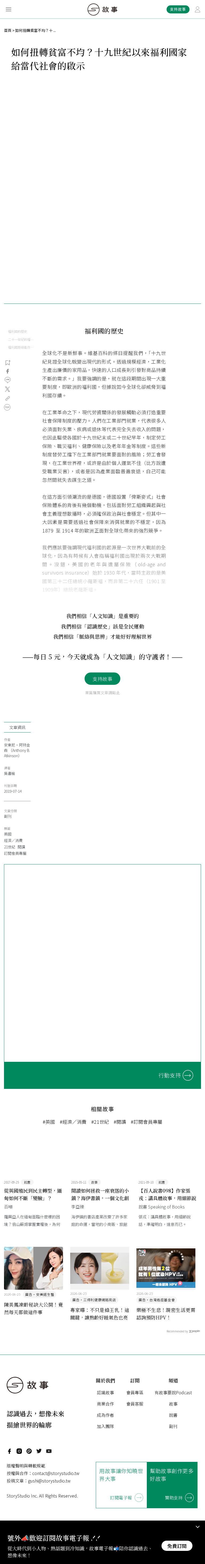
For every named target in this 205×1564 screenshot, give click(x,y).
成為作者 (105, 1415)
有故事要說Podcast (173, 1392)
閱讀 (21, 846)
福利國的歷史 (17, 331)
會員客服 (134, 1403)
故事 (173, 1403)
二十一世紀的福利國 (21, 339)
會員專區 (134, 1392)
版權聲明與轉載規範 (26, 1465)
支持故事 (102, 678)
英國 (7, 834)
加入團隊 (105, 1426)
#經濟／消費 (73, 1121)
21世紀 (9, 846)
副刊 (7, 816)
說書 (173, 1415)
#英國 (49, 1121)
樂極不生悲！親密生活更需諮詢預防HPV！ (165, 1313)
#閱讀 (120, 1121)
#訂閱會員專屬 (146, 1121)
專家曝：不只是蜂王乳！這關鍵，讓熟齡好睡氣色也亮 (99, 1313)
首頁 (7, 30)
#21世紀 (100, 1121)
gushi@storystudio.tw (49, 1480)
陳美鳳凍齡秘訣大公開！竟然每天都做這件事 (33, 1308)
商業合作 (105, 1403)
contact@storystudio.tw (55, 1473)
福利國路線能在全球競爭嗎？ (21, 347)
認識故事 (105, 1392)
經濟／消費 (13, 840)
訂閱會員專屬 (15, 853)
